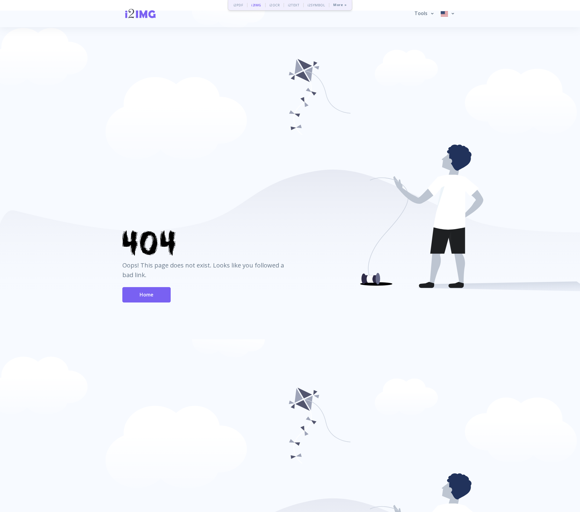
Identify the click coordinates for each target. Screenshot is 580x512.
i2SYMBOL (316, 5)
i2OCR (274, 5)
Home (146, 294)
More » (339, 5)
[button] (424, 13)
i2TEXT (293, 5)
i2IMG (256, 5)
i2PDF (238, 5)
